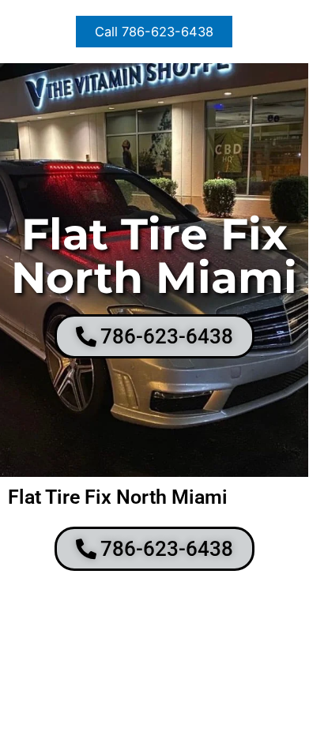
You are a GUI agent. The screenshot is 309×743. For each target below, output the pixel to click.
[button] (154, 31)
